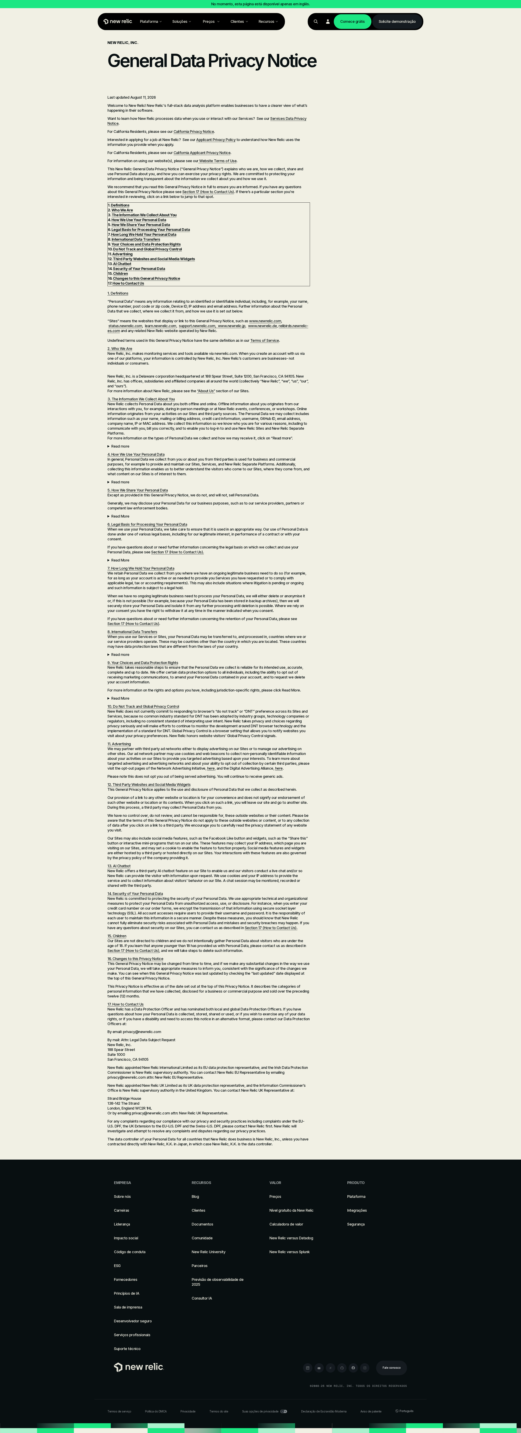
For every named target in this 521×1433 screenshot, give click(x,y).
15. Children (116, 936)
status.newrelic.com (125, 326)
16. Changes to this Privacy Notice (135, 959)
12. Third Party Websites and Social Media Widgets (149, 784)
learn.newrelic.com (160, 326)
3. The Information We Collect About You (141, 399)
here (211, 768)
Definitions (120, 205)
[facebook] (353, 1368)
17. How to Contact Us (125, 1004)
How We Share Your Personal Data (141, 225)
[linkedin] (308, 1368)
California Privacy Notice (194, 131)
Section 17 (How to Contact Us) (208, 192)
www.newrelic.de (262, 326)
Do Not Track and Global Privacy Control (147, 249)
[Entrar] (328, 21)
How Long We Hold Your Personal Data (143, 234)
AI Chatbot (122, 264)
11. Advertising (119, 744)
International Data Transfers (136, 239)
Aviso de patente (371, 1411)
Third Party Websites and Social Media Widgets (154, 259)
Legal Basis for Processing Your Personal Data (151, 229)
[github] (342, 1368)
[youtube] (319, 1368)
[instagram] (365, 1368)
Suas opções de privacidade (260, 1411)
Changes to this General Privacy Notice (146, 278)
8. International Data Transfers (132, 632)
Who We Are (122, 210)
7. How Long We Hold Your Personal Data (140, 568)
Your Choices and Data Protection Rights (146, 244)
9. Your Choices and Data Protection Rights (142, 663)
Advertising (122, 254)
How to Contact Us (128, 283)
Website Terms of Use (217, 161)
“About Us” (206, 391)
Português (407, 1411)
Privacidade (188, 1411)
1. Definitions (117, 293)
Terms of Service (264, 340)
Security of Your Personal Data (139, 269)
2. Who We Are (119, 348)
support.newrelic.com (197, 326)
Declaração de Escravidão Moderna (324, 1411)
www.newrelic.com (265, 321)
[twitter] (330, 1368)
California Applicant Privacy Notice (202, 153)
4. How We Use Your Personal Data (135, 454)
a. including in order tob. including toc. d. (208, 482)
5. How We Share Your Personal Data (137, 490)
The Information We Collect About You (144, 215)
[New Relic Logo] (117, 21)
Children (120, 273)
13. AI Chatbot (118, 866)
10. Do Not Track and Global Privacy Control (143, 706)
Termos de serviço (119, 1411)
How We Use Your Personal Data (139, 220)
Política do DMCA (156, 1411)
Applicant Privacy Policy (215, 140)
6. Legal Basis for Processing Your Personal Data (147, 524)
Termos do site (218, 1411)
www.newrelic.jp (231, 326)
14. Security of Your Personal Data (135, 893)
